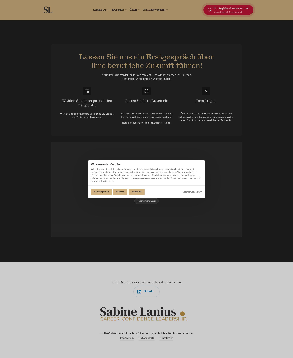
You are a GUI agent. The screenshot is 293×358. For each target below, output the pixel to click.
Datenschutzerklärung (192, 191)
